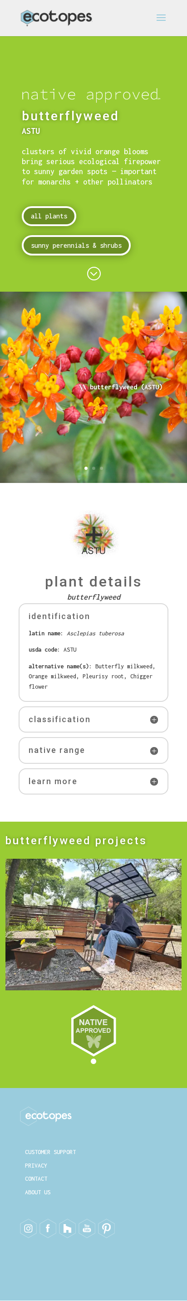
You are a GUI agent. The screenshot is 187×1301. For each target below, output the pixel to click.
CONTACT (36, 1178)
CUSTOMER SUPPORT (50, 1152)
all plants (49, 216)
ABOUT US (37, 1192)
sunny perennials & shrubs (76, 245)
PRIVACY (36, 1165)
